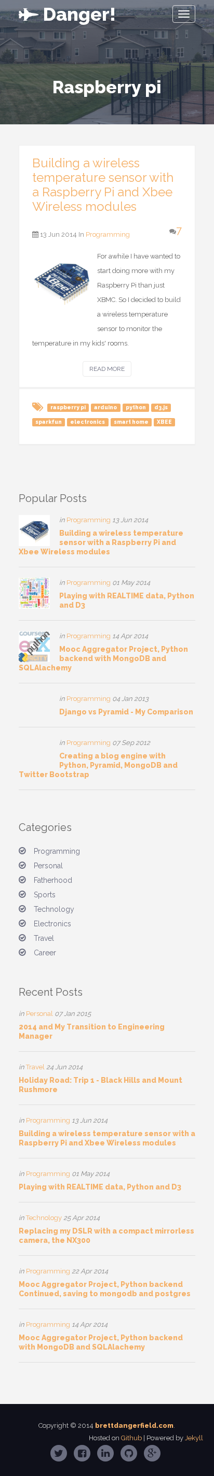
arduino (105, 407)
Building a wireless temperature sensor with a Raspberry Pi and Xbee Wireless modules (102, 184)
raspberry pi (68, 407)
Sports (45, 895)
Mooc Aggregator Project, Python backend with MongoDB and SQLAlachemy (103, 658)
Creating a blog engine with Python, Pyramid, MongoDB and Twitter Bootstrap (98, 765)
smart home (131, 422)
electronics (87, 422)
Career (45, 953)
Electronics (52, 924)
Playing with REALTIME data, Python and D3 (100, 1187)
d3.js (161, 407)
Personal (48, 866)
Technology (54, 909)
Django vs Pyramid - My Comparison (126, 712)
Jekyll (194, 1438)
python (136, 407)
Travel (44, 938)
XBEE (164, 422)
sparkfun (48, 422)
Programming (108, 234)
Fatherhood (53, 880)
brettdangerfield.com (134, 1425)
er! (79, 14)
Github (131, 1438)
